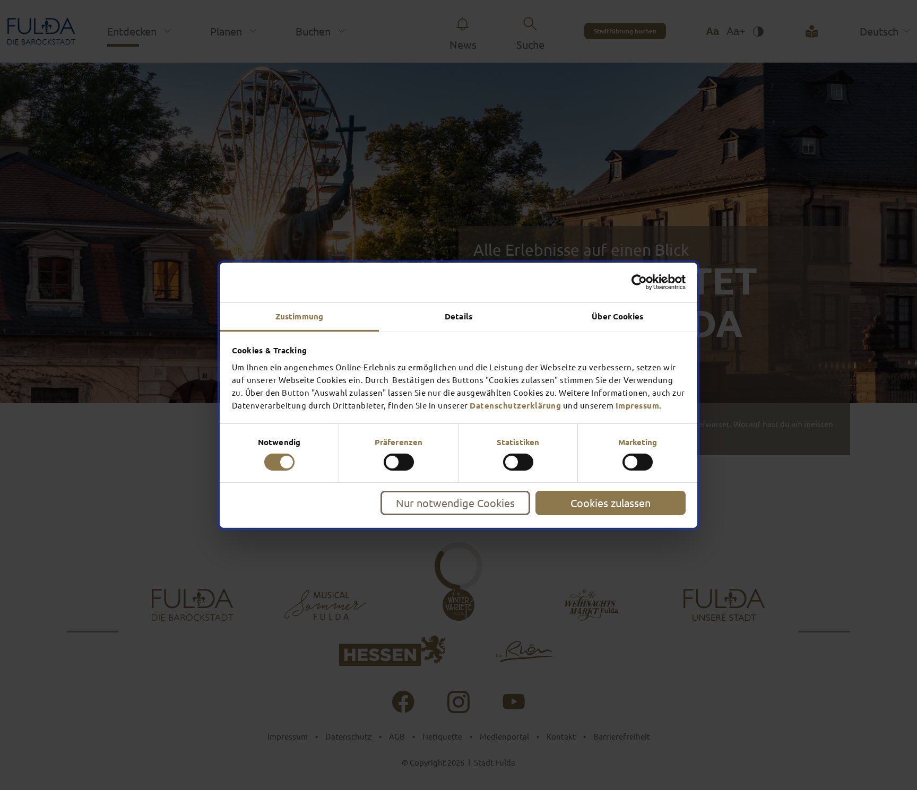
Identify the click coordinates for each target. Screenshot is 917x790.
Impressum (638, 405)
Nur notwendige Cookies (455, 502)
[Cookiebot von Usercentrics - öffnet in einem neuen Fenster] (639, 282)
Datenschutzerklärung (515, 405)
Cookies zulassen (610, 502)
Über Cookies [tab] (617, 315)
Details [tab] (458, 315)
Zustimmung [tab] (299, 315)
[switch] (399, 462)
